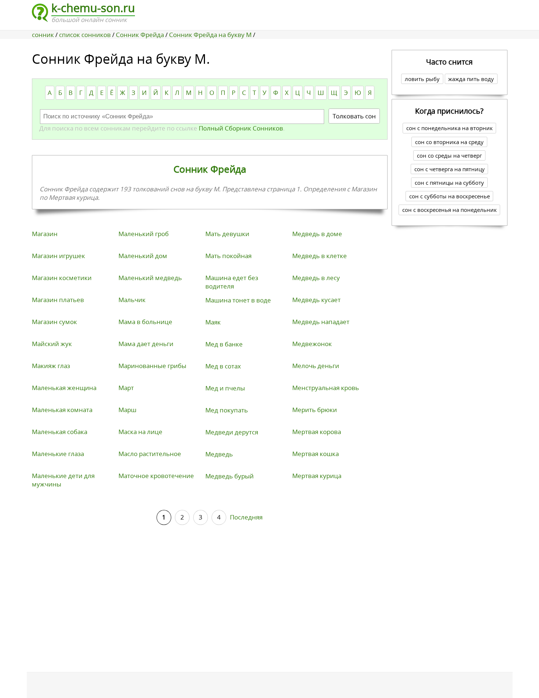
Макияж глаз (51, 365)
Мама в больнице (145, 321)
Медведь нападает (320, 321)
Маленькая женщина (64, 387)
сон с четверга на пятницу (449, 169)
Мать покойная (228, 255)
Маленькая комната (62, 409)
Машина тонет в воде (238, 300)
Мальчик (132, 299)
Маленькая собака (59, 431)
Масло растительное (149, 453)
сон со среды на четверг (449, 155)
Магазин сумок (54, 321)
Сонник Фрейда (209, 169)
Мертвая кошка (315, 453)
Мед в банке (224, 344)
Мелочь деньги (315, 365)
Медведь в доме (317, 233)
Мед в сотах (223, 366)
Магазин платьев (58, 299)
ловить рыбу (422, 78)
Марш (127, 409)
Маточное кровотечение (156, 475)
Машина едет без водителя (231, 281)
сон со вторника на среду (449, 142)
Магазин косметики (62, 277)
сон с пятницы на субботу (449, 182)
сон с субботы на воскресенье (449, 196)
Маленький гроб (143, 233)
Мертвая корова (316, 431)
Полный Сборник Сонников (240, 128)
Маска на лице (140, 431)
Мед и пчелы (225, 388)
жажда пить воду (471, 78)
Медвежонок (312, 343)
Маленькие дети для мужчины (63, 479)
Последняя (246, 517)
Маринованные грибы (152, 365)
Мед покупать (226, 410)
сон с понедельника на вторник (449, 128)
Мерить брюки (314, 409)
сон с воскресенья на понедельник (449, 209)
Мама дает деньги (145, 343)
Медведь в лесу (316, 277)
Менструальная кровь (325, 387)
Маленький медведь (150, 277)
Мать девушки (227, 233)
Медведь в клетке (319, 255)
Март (126, 387)
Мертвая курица (316, 475)
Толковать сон (354, 116)
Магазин (45, 233)
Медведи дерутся (231, 432)
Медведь (219, 454)
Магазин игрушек (58, 255)
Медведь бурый (229, 476)
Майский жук (52, 343)
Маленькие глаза (58, 453)
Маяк (213, 322)
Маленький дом (142, 255)
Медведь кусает (316, 299)
